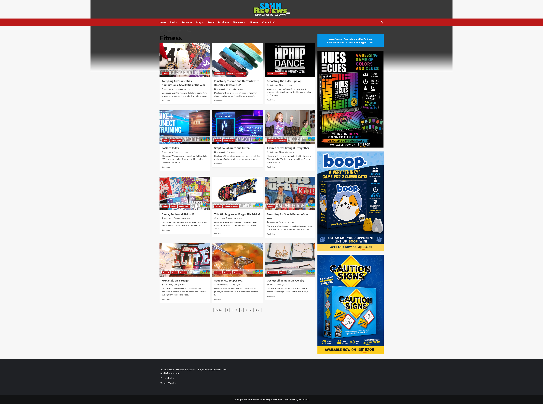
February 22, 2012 (235, 285)
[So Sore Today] (185, 127)
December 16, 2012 (235, 152)
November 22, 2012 (183, 218)
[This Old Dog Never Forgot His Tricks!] (237, 193)
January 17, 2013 (287, 85)
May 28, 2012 (180, 285)
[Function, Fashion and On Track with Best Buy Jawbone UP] (237, 60)
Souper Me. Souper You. (228, 281)
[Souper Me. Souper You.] (237, 260)
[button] (382, 22)
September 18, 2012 (288, 222)
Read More (166, 101)
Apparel (166, 273)
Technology (240, 73)
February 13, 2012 (282, 285)
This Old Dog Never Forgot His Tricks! (237, 214)
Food (172, 22)
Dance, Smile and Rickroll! (178, 214)
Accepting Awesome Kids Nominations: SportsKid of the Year (183, 83)
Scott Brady (220, 218)
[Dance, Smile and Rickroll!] (185, 193)
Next (257, 310)
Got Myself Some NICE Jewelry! (286, 281)
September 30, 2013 (183, 89)
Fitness (165, 73)
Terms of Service (168, 383)
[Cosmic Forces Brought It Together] (290, 127)
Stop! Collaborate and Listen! (232, 148)
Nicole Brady (168, 89)
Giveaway (227, 273)
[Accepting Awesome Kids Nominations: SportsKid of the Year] (185, 60)
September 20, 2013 (236, 89)
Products (237, 273)
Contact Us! (268, 22)
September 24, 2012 (235, 218)
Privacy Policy (167, 378)
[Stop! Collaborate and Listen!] (237, 127)
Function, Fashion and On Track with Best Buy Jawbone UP (236, 83)
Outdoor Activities (231, 206)
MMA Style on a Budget (175, 281)
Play (198, 22)
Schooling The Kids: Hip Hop (284, 81)
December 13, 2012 (288, 152)
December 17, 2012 (182, 152)
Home (163, 22)
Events (174, 273)
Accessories (220, 73)
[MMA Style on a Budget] (185, 260)
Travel (211, 22)
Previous (219, 310)
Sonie (271, 285)
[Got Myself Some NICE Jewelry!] (290, 260)
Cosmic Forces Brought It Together (288, 148)
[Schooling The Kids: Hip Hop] (290, 60)
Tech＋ (185, 22)
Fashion (222, 22)
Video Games (281, 73)
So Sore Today (170, 148)
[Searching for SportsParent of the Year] (290, 193)
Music (173, 206)
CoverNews (289, 399)
